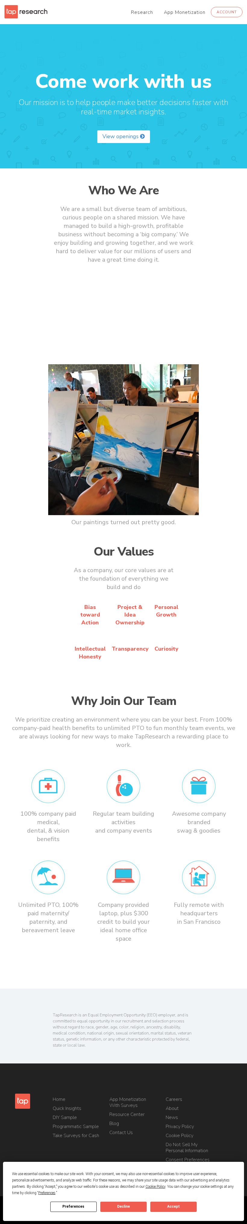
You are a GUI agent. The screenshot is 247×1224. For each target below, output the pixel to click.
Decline (123, 1206)
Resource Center (127, 1114)
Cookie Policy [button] (155, 1186)
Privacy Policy (180, 1126)
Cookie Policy (179, 1135)
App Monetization (184, 12)
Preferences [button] (46, 1193)
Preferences (73, 1206)
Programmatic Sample (76, 1126)
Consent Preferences (188, 1159)
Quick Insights (67, 1108)
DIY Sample (65, 1117)
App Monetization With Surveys (127, 1102)
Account (227, 12)
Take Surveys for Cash (76, 1135)
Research (142, 12)
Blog (114, 1123)
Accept (173, 1206)
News (172, 1117)
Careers (174, 1099)
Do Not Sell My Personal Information (187, 1147)
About (172, 1108)
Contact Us (121, 1132)
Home (59, 1099)
